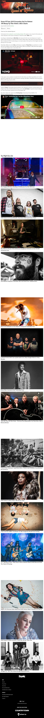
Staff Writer (12, 25)
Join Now (40, 83)
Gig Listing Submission (5, 696)
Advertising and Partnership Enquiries (7, 694)
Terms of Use (4, 685)
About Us (3, 681)
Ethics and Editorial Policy (6, 687)
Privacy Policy (4, 683)
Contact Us (3, 698)
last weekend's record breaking (16, 34)
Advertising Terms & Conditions (6, 689)
